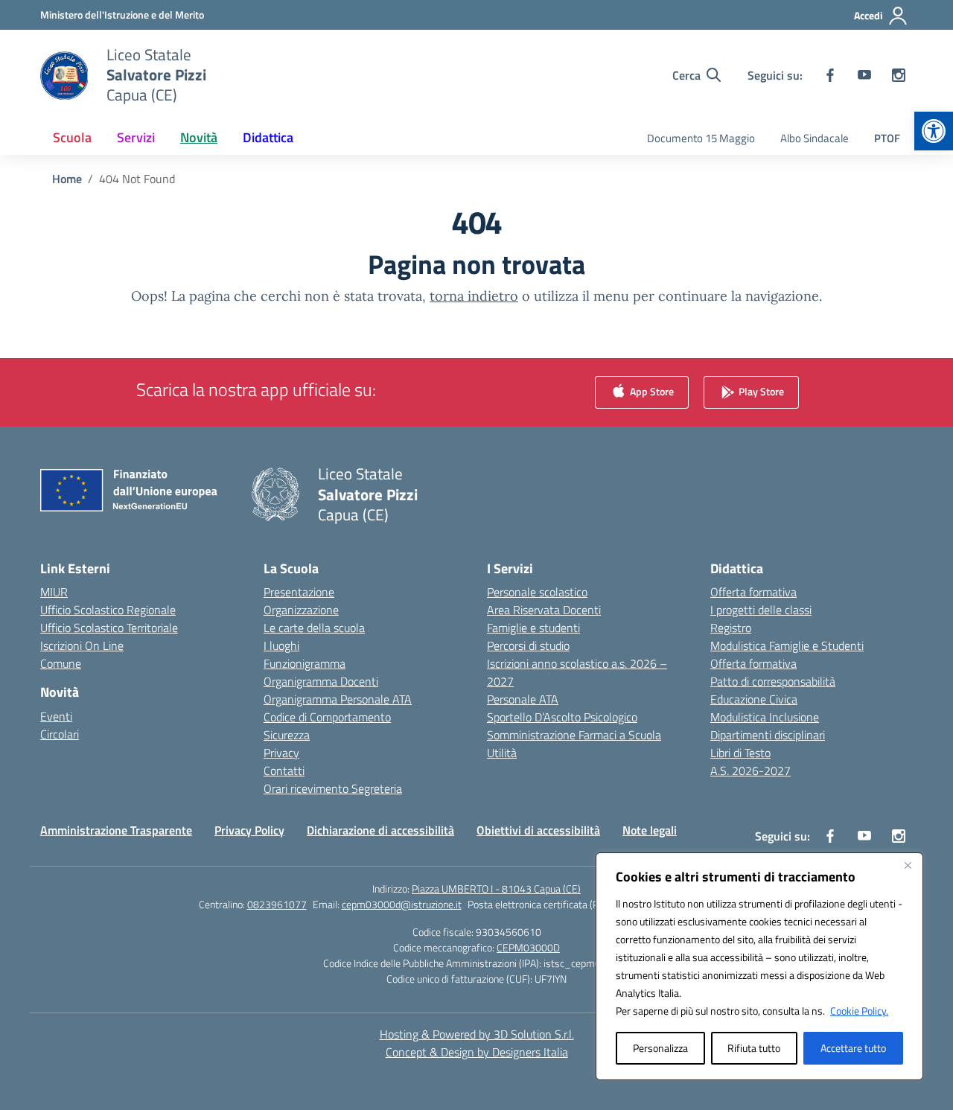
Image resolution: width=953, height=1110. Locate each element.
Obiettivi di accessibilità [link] (538, 830)
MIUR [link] (54, 592)
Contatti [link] (284, 770)
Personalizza (660, 1048)
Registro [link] (730, 628)
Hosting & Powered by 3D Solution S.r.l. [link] (477, 1034)
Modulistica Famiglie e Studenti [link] (787, 645)
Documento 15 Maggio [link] (701, 138)
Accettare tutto (853, 1048)
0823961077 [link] (277, 904)
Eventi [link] (56, 716)
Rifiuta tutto (753, 1048)
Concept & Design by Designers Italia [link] (477, 1052)
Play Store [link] (760, 391)
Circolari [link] (59, 734)
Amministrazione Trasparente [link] (116, 830)
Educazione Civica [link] (753, 699)
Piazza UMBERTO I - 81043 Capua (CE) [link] (496, 888)
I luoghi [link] (281, 645)
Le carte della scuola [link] (314, 628)
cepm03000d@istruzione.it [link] (402, 904)
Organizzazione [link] (301, 610)
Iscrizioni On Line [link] (82, 645)
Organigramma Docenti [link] (321, 681)
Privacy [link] (281, 753)
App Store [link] (651, 391)
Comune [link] (60, 663)
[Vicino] (908, 865)
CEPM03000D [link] (528, 947)
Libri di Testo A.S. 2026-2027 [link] (750, 761)
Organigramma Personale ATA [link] (338, 699)
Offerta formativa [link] (753, 592)
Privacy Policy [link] (249, 830)
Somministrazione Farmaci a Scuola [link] (574, 735)
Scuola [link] (72, 137)
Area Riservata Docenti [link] (544, 610)
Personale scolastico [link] (537, 592)
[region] (759, 966)
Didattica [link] (268, 137)
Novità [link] (198, 137)
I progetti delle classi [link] (761, 610)
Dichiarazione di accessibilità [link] (380, 830)
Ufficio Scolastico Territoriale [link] (109, 628)
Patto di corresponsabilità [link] (772, 681)
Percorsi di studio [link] (528, 645)
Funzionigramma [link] (304, 663)
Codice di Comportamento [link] (327, 717)
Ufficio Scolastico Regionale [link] (108, 610)
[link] (933, 131)
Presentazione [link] (299, 592)
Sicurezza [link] (287, 735)
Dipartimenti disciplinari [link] (767, 735)
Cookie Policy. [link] (859, 1010)
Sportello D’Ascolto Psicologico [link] (562, 717)
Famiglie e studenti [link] (533, 628)
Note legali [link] (649, 830)
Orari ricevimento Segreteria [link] (333, 788)
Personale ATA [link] (522, 699)
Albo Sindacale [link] (814, 138)
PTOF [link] (887, 138)
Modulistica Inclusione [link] (764, 717)
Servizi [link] (136, 137)
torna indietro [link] (474, 295)
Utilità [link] (502, 753)
